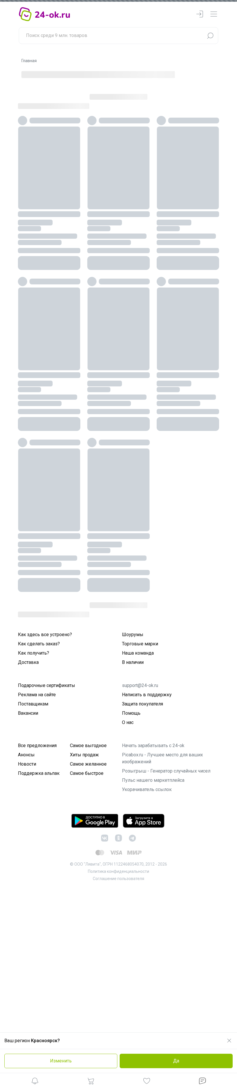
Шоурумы (132, 634)
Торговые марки (140, 644)
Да (176, 1061)
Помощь (131, 713)
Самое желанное (88, 764)
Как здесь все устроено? (45, 634)
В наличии (133, 662)
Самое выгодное (88, 745)
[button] (35, 1082)
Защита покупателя (142, 704)
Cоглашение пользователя (118, 878)
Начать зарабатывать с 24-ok (153, 745)
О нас (128, 722)
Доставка (28, 662)
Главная (29, 60)
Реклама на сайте (37, 694)
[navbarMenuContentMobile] (213, 14)
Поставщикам (33, 704)
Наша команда (138, 653)
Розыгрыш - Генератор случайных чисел (166, 771)
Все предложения (37, 745)
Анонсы (26, 755)
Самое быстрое (86, 773)
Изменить (61, 1061)
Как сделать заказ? (39, 644)
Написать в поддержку (147, 694)
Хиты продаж (84, 755)
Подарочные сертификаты (46, 685)
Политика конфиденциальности (118, 871)
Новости (27, 764)
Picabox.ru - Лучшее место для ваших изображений (162, 758)
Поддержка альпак (39, 773)
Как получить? (33, 653)
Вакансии (28, 713)
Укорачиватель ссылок (147, 789)
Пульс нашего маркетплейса (153, 780)
